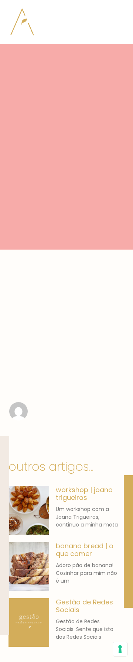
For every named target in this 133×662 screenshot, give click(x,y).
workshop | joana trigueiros (84, 493)
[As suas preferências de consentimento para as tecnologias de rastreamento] (120, 649)
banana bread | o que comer (84, 550)
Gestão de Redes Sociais (84, 606)
